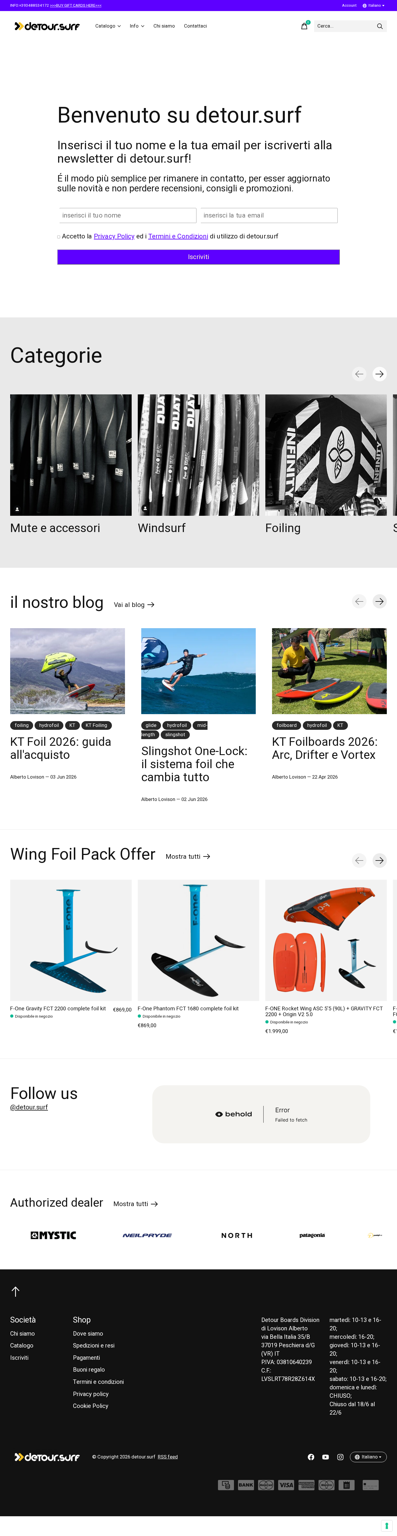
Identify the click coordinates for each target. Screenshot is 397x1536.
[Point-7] (311, 1235)
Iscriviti (19, 1358)
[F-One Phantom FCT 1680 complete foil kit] (198, 940)
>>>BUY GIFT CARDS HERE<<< (75, 5)
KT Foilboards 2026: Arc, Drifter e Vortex (325, 748)
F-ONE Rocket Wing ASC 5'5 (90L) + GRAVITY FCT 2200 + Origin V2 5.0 (323, 1011)
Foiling (283, 528)
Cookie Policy (90, 1406)
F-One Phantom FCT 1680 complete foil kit (188, 1009)
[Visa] (286, 1488)
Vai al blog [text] (134, 606)
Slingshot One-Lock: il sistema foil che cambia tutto (194, 764)
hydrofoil (49, 725)
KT (72, 725)
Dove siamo (88, 1334)
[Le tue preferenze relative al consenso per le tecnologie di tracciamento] (386, 1525)
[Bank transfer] (246, 1488)
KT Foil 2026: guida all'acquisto (60, 748)
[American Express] (306, 1488)
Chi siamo (164, 26)
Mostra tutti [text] (188, 858)
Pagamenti (86, 1358)
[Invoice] (347, 1488)
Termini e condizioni (98, 1382)
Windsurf (162, 528)
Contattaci (195, 26)
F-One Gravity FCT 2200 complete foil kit (58, 1009)
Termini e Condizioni (178, 236)
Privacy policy (91, 1394)
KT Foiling (96, 725)
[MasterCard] (266, 1488)
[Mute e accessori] (71, 455)
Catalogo (105, 26)
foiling (22, 725)
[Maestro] (327, 1488)
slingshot (175, 734)
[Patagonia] (249, 1235)
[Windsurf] (198, 455)
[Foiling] (326, 455)
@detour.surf (29, 1107)
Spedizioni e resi (94, 1345)
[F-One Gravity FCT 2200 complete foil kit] (71, 940)
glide (151, 725)
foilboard (287, 725)
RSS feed (168, 1457)
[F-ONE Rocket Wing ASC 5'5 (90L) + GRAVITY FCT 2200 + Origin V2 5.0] (326, 940)
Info (134, 26)
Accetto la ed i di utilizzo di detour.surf (170, 236)
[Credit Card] (371, 1488)
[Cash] (226, 1488)
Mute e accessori (55, 528)
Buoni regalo (89, 1370)
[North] (173, 1235)
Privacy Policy (114, 236)
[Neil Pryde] (83, 1235)
